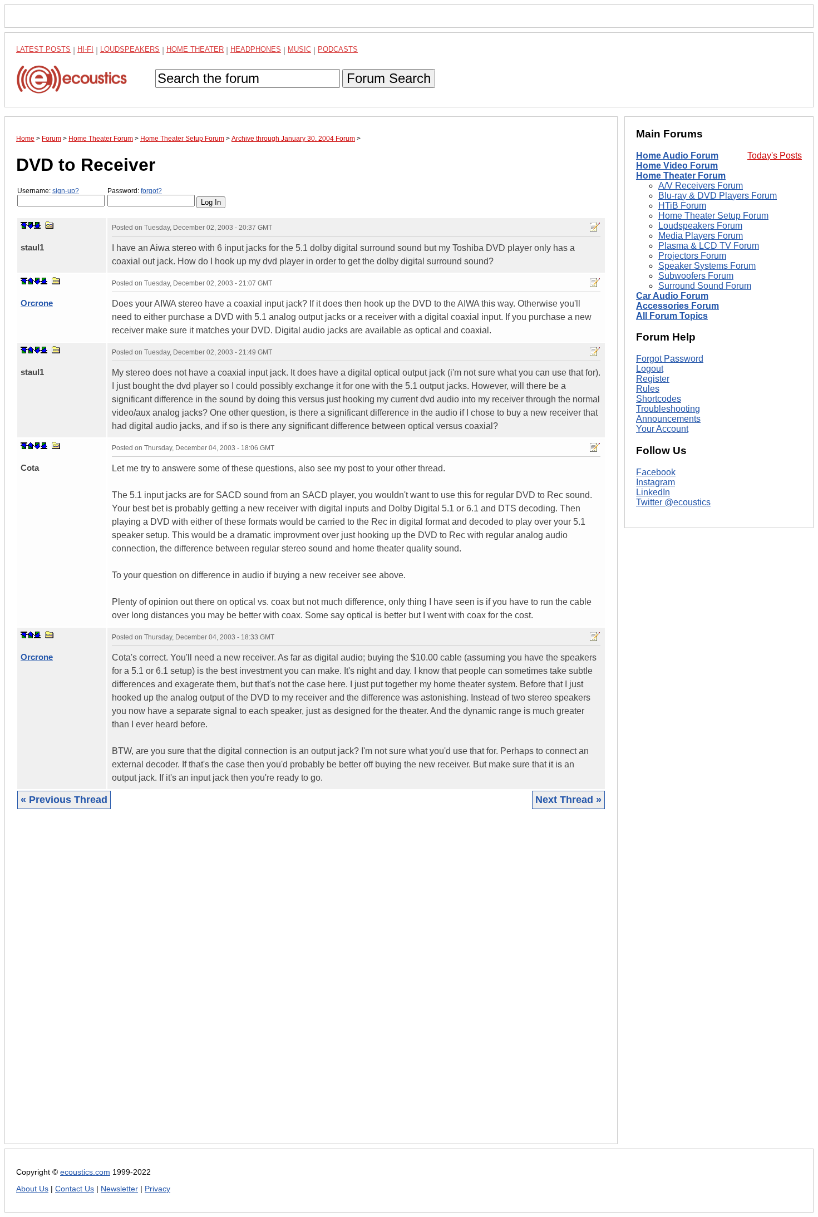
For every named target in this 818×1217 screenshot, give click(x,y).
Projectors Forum (692, 255)
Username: (48, 191)
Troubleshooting (668, 408)
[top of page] (24, 225)
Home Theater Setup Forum (713, 215)
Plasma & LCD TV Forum (708, 245)
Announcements (668, 418)
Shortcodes (658, 398)
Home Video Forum (677, 165)
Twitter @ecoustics (673, 502)
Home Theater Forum (681, 175)
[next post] (30, 225)
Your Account (662, 428)
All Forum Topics (672, 316)
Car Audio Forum (672, 295)
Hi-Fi (85, 49)
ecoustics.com (85, 1172)
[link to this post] (49, 225)
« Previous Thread (64, 799)
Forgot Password (669, 358)
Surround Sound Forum (704, 285)
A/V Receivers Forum (700, 185)
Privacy (157, 1189)
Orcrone (37, 303)
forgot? (151, 191)
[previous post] (30, 281)
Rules (647, 388)
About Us (32, 1189)
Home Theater (195, 49)
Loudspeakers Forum (700, 225)
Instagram (655, 482)
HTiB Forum (682, 205)
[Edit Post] (594, 227)
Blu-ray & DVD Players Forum (717, 195)
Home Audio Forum (677, 155)
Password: (134, 191)
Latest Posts (43, 49)
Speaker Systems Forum (707, 265)
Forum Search (389, 78)
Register (652, 378)
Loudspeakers (130, 49)
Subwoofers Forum (695, 275)
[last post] (37, 225)
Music (299, 49)
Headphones (255, 49)
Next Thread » (568, 799)
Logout (649, 368)
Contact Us (74, 1189)
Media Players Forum (700, 235)
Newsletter (119, 1189)
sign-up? (65, 191)
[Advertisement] (311, 984)
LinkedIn (653, 492)
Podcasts (338, 49)
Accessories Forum (677, 306)
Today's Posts (774, 155)
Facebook (656, 472)
